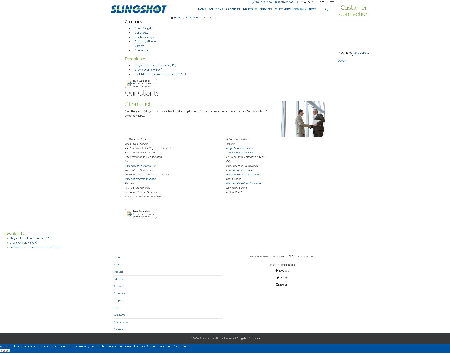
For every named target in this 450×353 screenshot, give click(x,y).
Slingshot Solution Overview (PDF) (155, 65)
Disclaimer (118, 329)
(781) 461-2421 (286, 2)
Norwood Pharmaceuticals (140, 179)
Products (118, 271)
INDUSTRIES (250, 9)
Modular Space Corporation (242, 174)
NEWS (312, 9)
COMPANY (299, 9)
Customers (119, 293)
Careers (139, 46)
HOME (202, 9)
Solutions (118, 264)
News (116, 307)
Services (118, 286)
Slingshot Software (248, 338)
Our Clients (141, 32)
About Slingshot (145, 28)
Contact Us (142, 50)
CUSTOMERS (283, 9)
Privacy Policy (120, 322)
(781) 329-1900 (263, 2)
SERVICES (266, 9)
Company (118, 300)
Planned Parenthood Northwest (244, 183)
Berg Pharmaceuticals (239, 148)
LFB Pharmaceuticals (239, 170)
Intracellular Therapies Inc (140, 165)
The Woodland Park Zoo (240, 152)
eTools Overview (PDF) (148, 69)
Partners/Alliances (146, 41)
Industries (118, 279)
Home (116, 257)
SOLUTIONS (216, 9)
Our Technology (144, 37)
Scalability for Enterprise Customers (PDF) (160, 74)
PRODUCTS (233, 9)
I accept (5, 350)
